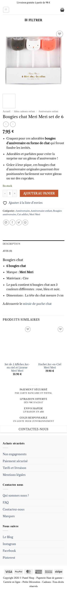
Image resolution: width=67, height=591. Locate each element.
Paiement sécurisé (15, 461)
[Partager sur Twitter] (19, 222)
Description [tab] (11, 243)
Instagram (9, 544)
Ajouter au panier (39, 193)
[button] (6, 10)
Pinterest (9, 557)
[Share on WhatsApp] (6, 222)
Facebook (9, 551)
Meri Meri (34, 214)
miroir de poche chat (37, 304)
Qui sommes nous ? (16, 495)
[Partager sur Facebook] (12, 222)
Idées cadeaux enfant (24, 111)
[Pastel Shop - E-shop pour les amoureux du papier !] (33, 9)
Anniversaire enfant (48, 111)
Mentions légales (14, 475)
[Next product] (6, 124)
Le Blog (8, 537)
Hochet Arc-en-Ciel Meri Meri (49, 366)
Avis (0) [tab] (7, 251)
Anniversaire (23, 211)
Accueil (6, 111)
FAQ (6, 502)
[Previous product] (13, 124)
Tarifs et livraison (14, 468)
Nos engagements (14, 454)
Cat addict (22, 214)
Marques (9, 516)
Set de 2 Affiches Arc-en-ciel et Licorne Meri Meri (17, 367)
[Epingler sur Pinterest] (25, 222)
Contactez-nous (13, 509)
